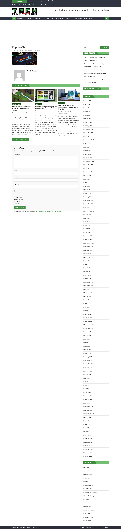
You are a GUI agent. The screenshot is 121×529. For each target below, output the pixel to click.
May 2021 (86, 307)
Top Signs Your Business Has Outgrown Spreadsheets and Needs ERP (95, 65)
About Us (36, 4)
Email (16, 177)
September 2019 (89, 371)
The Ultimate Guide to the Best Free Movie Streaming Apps (21, 139)
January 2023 (88, 239)
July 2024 (87, 179)
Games (86, 481)
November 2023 (88, 204)
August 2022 (87, 257)
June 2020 (87, 339)
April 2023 (87, 229)
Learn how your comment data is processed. (48, 211)
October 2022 (88, 250)
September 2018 (89, 414)
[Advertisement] (60, 32)
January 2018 (88, 442)
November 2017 (88, 449)
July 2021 (86, 300)
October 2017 (88, 453)
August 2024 (88, 175)
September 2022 (89, 254)
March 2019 (87, 392)
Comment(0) (38, 50)
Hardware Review (89, 485)
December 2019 (88, 360)
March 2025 (87, 154)
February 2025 (88, 158)
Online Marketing (48, 18)
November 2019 (88, 364)
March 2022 (87, 275)
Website (16, 184)
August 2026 (87, 101)
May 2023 (87, 225)
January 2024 (88, 197)
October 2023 (88, 207)
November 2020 (88, 328)
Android (86, 467)
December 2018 (88, 403)
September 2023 (89, 211)
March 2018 (87, 435)
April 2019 (86, 389)
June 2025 (87, 147)
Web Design (78, 18)
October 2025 (88, 136)
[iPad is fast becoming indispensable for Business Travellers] (69, 95)
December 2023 (89, 200)
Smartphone (59, 18)
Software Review (89, 510)
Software (69, 18)
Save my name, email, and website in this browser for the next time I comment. (18, 198)
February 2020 (88, 353)
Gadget (28, 18)
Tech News (38, 104)
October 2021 (88, 289)
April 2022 (87, 271)
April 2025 (87, 150)
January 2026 (88, 126)
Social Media (87, 506)
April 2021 (86, 310)
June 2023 (87, 222)
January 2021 (88, 321)
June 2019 (87, 382)
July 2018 (86, 421)
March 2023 (87, 232)
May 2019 (86, 385)
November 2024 (89, 165)
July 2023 (87, 218)
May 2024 (87, 186)
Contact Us (44, 4)
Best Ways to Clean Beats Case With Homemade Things (21, 108)
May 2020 (87, 342)
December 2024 (89, 161)
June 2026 (87, 108)
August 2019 (87, 374)
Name (16, 171)
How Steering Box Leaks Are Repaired (39, 1)
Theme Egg (35, 527)
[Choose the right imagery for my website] (46, 96)
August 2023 (87, 214)
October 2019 (88, 367)
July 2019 (86, 378)
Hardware (37, 18)
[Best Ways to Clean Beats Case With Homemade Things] (23, 96)
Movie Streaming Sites (90, 492)
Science (86, 499)
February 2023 (88, 236)
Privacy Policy (52, 4)
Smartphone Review (90, 503)
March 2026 (87, 118)
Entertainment (88, 474)
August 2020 (87, 335)
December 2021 (88, 282)
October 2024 (88, 168)
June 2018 (87, 424)
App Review (20, 18)
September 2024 (89, 172)
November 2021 (88, 286)
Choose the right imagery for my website (46, 108)
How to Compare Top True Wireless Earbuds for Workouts (94, 59)
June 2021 (87, 303)
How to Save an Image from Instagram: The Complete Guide (95, 81)
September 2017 (89, 456)
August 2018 (87, 417)
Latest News (88, 18)
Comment (17, 154)
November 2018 (88, 406)
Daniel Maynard (39, 113)
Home (30, 4)
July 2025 (87, 143)
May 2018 (86, 428)
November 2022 (88, 246)
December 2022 (89, 243)
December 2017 (88, 446)
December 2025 (89, 129)
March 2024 (87, 190)
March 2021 (87, 314)
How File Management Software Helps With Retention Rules (95, 75)
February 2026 (88, 122)
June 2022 (87, 264)
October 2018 (88, 410)
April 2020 (87, 346)
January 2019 (88, 399)
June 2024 (87, 182)
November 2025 (88, 133)
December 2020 (89, 325)
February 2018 (88, 438)
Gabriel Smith (28, 50)
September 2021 (89, 293)
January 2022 (88, 278)
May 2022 (87, 268)
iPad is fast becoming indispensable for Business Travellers (68, 107)
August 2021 (87, 296)
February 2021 (88, 318)
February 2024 (88, 193)
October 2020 (88, 332)
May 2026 (87, 111)
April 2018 (86, 431)
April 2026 (87, 115)
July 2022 (87, 261)
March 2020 (87, 350)
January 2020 (88, 357)
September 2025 (89, 140)
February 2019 (88, 396)
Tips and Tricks (16, 104)
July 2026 (87, 104)
